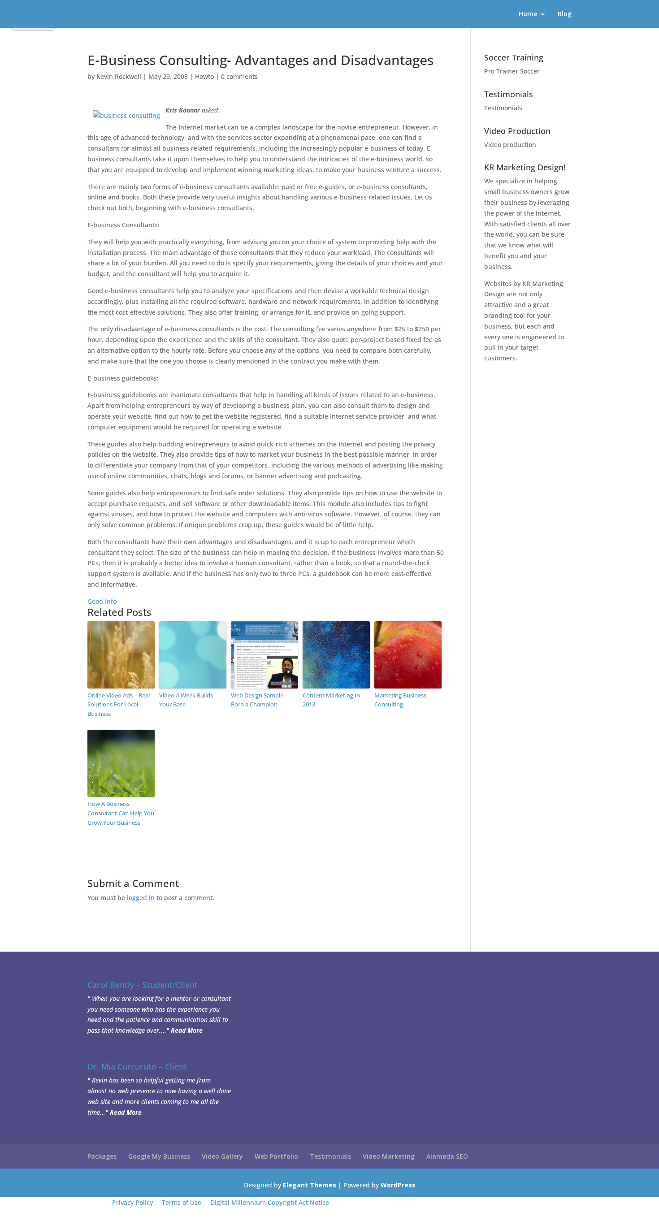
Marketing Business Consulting (400, 700)
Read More (187, 1030)
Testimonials (503, 108)
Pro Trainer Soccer (512, 71)
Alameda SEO (447, 1156)
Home (528, 14)
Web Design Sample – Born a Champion (259, 700)
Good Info (102, 601)
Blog (565, 14)
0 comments (239, 76)
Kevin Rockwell (118, 76)
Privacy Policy (132, 1202)
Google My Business (159, 1156)
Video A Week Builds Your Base (186, 700)
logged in (141, 897)
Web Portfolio (276, 1156)
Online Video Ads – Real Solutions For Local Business (118, 704)
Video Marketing (389, 1156)
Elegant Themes (309, 1185)
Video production (510, 144)
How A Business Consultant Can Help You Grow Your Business (120, 813)
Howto (204, 76)
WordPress (398, 1185)
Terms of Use (181, 1202)
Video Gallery (222, 1156)
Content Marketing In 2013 (331, 700)
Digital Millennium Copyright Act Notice (269, 1202)
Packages (102, 1156)
